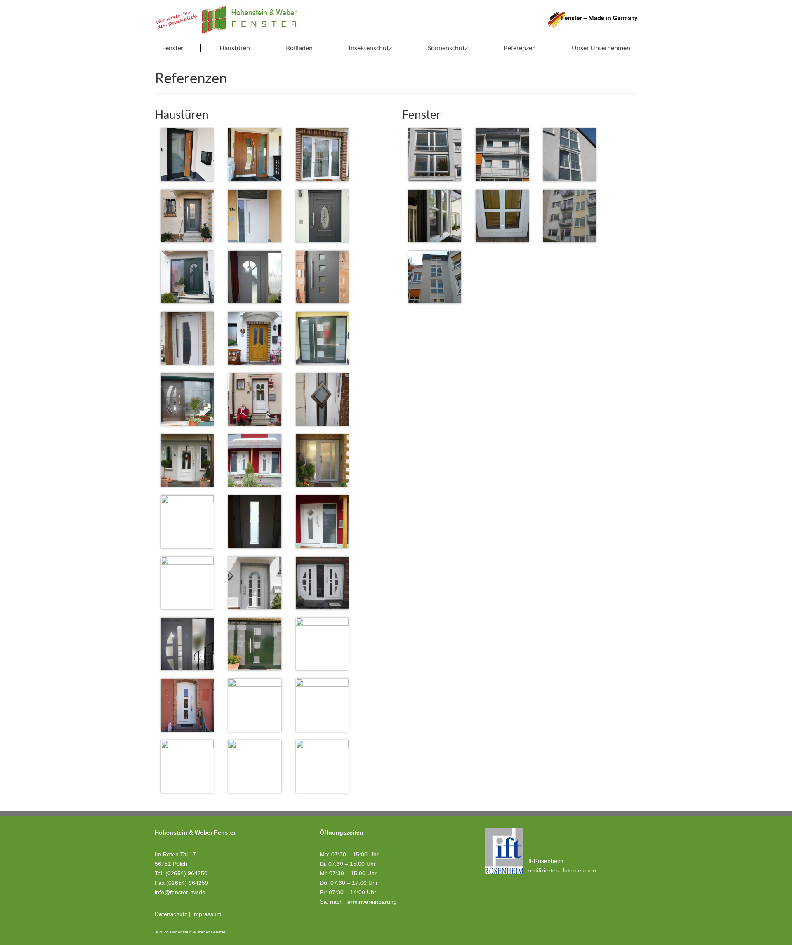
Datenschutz (171, 914)
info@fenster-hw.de (180, 892)
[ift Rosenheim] (504, 851)
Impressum (207, 914)
